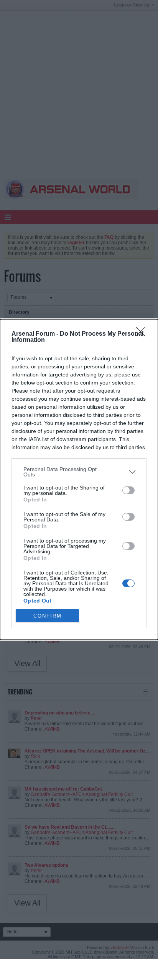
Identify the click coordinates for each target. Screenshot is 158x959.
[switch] (128, 490)
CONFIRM (47, 616)
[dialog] (79, 479)
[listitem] (79, 471)
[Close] (143, 334)
